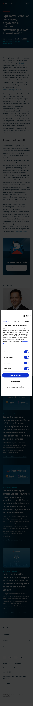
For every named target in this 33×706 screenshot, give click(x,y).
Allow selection (15, 381)
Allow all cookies (15, 375)
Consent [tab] (6, 321)
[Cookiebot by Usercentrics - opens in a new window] (23, 316)
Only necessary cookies (15, 387)
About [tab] (27, 321)
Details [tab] (16, 321)
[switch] (25, 357)
